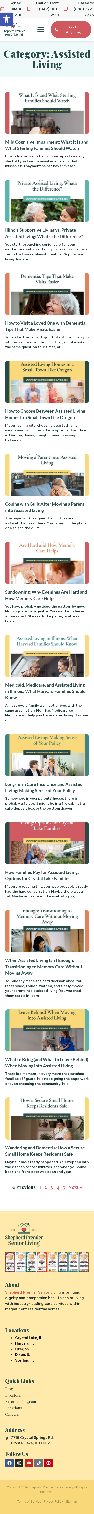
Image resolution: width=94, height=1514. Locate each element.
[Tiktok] (38, 1463)
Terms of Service (29, 1501)
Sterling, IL (24, 1360)
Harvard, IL (24, 1343)
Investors (13, 1395)
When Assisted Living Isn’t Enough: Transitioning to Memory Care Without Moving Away (43, 966)
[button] (6, 19)
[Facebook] (9, 1463)
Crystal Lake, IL (28, 1338)
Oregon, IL (24, 1349)
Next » (75, 1187)
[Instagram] (19, 1463)
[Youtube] (29, 1463)
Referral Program (20, 1401)
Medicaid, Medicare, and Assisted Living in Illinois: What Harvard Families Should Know (45, 691)
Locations (13, 1407)
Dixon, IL (22, 1354)
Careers (12, 1414)
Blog (9, 1388)
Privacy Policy (53, 1501)
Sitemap (71, 1501)
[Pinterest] (48, 1463)
